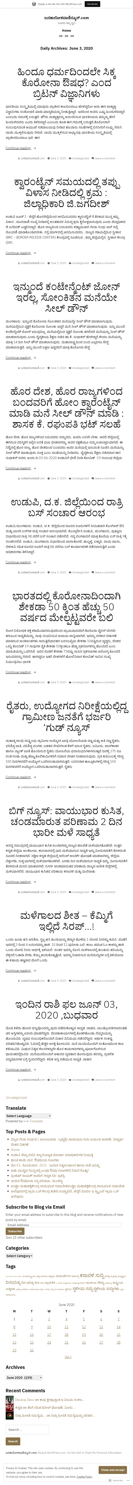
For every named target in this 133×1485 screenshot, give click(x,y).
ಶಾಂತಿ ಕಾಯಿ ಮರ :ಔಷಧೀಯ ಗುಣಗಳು (35, 1160)
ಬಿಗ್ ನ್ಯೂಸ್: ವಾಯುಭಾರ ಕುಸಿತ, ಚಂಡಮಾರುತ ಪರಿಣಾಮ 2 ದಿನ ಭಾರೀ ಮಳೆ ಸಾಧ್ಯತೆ (66, 821)
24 (49, 1342)
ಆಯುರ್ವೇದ (63, 1276)
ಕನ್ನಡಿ (18, 1407)
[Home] (61, 35)
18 (66, 1334)
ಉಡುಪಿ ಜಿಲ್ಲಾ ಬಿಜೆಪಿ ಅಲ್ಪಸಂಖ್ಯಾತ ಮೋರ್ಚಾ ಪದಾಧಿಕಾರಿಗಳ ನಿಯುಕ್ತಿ (52, 1155)
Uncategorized (80, 158)
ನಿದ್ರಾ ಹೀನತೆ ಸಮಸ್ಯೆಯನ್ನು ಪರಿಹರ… (73, 1415)
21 (119, 1334)
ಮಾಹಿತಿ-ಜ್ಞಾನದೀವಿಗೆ (78, 1283)
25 (66, 1342)
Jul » (68, 1356)
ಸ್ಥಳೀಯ (68, 1289)
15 (14, 1334)
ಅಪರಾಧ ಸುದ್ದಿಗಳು (47, 1276)
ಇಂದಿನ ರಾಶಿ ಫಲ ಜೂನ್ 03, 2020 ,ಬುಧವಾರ (66, 1009)
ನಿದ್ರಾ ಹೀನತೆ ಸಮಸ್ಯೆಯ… (30, 1415)
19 (84, 1334)
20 (101, 1334)
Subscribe (15, 1231)
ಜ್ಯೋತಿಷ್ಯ (114, 1276)
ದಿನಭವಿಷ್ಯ (13, 1282)
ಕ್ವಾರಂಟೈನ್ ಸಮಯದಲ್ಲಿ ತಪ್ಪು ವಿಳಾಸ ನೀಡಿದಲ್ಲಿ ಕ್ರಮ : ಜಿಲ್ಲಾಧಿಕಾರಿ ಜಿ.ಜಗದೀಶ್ (66, 192)
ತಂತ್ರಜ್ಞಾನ (122, 1276)
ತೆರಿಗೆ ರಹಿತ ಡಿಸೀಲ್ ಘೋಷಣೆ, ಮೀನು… (51, 1407)
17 (49, 1334)
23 (32, 1342)
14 (119, 1327)
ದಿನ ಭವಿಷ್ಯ (27, 1282)
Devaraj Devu (24, 1399)
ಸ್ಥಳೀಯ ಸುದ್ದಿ (83, 1288)
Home (66, 30)
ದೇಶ (36, 1282)
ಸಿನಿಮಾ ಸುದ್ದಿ (49, 1289)
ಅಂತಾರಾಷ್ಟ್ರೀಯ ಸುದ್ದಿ (31, 1276)
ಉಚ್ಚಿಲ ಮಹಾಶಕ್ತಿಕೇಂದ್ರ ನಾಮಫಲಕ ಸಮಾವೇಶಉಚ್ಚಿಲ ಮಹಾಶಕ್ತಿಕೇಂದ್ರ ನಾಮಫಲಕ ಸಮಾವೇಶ (67, 1186)
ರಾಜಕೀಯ (91, 1282)
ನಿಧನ (42, 1283)
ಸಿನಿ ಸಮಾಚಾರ (59, 1289)
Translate (36, 1121)
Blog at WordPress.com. (52, 1452)
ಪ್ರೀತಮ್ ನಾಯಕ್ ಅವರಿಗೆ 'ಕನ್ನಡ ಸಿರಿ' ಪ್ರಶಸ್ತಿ (38, 1175)
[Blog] (66, 35)
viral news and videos (14, 1276)
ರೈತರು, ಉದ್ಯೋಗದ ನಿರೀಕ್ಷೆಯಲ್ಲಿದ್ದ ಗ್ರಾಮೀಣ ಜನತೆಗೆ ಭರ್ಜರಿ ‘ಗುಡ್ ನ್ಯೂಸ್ (66, 716)
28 (119, 1342)
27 (101, 1342)
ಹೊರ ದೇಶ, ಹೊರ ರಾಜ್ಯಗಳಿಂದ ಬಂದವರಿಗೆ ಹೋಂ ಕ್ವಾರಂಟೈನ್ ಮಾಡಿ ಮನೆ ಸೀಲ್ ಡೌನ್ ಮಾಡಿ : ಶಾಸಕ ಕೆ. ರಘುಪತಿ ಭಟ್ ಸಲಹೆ (66, 407)
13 (101, 1327)
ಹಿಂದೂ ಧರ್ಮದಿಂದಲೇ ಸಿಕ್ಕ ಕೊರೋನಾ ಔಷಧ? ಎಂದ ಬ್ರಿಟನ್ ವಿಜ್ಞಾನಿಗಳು (66, 82)
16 (32, 1334)
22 (14, 1342)
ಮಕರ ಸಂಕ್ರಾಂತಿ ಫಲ (64, 1283)
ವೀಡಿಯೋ (25, 1289)
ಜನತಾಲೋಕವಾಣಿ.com (33, 158)
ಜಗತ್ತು (107, 1276)
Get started (92, 4)
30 (32, 1350)
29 (14, 1350)
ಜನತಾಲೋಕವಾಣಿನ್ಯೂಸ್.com (66, 17)
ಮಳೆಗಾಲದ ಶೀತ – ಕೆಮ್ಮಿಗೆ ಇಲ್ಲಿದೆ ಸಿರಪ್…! (66, 920)
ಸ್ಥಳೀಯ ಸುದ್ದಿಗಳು (106, 1288)
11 (66, 1327)
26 (84, 1342)
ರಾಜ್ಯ (100, 1282)
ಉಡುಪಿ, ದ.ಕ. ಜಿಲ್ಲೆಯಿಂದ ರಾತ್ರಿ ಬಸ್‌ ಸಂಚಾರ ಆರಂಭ (66, 507)
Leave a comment (105, 158)
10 (49, 1327)
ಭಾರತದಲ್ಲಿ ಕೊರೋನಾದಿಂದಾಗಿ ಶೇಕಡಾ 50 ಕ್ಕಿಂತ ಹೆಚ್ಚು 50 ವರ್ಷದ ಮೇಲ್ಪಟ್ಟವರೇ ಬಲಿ (66, 606)
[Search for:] (27, 1429)
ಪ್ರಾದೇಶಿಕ (50, 1282)
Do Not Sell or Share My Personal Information (94, 1452)
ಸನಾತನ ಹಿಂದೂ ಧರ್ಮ (36, 1289)
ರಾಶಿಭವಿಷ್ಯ (108, 1283)
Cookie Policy (84, 1477)
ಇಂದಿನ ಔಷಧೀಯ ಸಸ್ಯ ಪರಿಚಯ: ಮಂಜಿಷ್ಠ (36, 1181)
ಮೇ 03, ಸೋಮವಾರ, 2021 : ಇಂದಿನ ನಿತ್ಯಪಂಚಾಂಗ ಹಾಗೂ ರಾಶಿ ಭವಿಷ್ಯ (55, 1165)
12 (84, 1327)
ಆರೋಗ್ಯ (75, 1276)
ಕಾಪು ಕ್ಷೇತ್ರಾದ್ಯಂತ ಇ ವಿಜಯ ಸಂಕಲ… (62, 1399)
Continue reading (18, 148)
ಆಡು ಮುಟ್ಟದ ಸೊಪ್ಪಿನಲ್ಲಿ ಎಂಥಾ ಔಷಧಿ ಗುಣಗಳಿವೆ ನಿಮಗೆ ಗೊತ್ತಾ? (50, 1170)
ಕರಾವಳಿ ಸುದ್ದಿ (92, 1275)
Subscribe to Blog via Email (35, 1207)
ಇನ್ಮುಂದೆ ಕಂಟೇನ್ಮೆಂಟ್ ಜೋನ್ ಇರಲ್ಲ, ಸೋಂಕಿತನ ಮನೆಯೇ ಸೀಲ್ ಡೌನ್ (66, 297)
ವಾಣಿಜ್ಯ (18, 1289)
